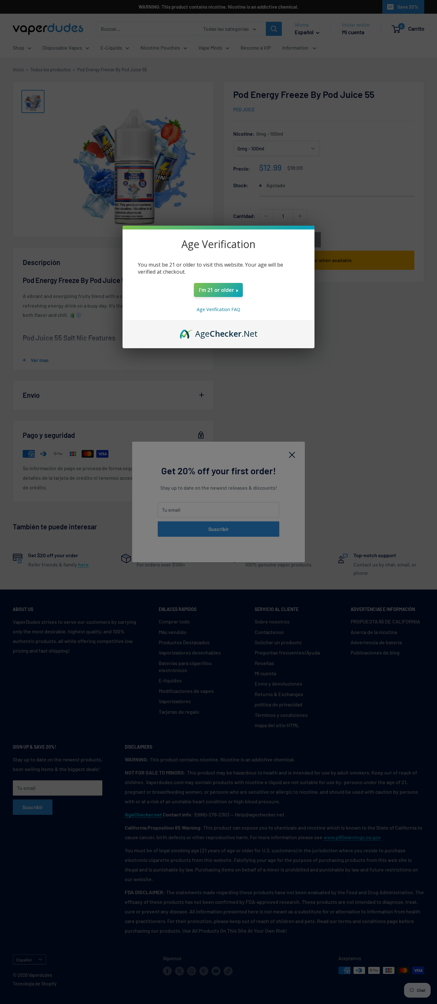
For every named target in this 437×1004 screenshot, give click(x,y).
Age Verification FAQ (218, 309)
